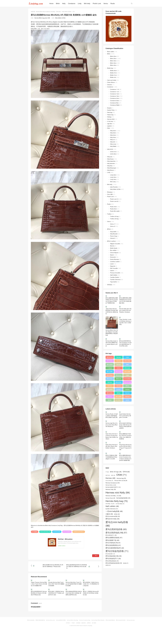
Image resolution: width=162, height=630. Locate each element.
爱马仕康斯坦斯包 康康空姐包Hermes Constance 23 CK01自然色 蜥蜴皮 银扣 (125, 300)
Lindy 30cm (113, 177)
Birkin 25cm (113, 58)
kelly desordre (111, 163)
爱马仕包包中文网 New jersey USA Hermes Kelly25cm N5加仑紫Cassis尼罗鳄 (125, 425)
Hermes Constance (110, 382)
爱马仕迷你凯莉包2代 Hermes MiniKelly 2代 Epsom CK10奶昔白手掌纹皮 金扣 (39, 593)
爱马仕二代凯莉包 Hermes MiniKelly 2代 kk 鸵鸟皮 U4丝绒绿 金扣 (91, 593)
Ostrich (112, 270)
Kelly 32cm (113, 135)
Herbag (109, 117)
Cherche (109, 84)
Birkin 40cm (113, 65)
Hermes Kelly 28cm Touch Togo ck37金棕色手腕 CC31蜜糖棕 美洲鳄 (74, 583)
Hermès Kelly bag (118, 361)
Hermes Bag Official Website (97, 620)
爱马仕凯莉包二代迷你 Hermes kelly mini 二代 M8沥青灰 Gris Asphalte (91, 583)
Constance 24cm (114, 98)
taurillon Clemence (118, 390)
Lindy (79, 3)
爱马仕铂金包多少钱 (110, 379)
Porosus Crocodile (115, 273)
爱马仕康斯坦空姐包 (110, 372)
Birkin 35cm (113, 63)
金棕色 (127, 400)
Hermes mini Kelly (118, 357)
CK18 (118, 368)
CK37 (108, 475)
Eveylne (109, 108)
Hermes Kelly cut (127, 397)
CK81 (113, 475)
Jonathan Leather (115, 261)
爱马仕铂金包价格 (110, 361)
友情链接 (78, 623)
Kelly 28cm (113, 133)
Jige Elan (109, 123)
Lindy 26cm (113, 175)
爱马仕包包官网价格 (110, 620)
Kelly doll (112, 142)
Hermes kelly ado (131, 620)
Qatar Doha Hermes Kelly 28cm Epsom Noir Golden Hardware (111, 446)
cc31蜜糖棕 (34, 531)
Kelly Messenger (111, 168)
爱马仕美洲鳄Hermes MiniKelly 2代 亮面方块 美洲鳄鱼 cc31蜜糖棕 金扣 (65, 526)
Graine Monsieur (114, 259)
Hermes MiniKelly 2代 (45, 531)
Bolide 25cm (113, 70)
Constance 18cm (114, 96)
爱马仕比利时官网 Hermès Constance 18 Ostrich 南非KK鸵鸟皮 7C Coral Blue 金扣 (125, 343)
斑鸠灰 (118, 393)
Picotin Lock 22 (114, 201)
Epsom (112, 255)
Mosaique (109, 192)
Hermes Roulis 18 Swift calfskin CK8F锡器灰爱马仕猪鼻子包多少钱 (112, 415)
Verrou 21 (112, 226)
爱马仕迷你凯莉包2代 (127, 368)
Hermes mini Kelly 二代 (118, 386)
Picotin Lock (97, 3)
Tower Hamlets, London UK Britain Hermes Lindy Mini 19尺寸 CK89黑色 (125, 322)
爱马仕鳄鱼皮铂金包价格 (110, 390)
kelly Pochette (114, 187)
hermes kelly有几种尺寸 (127, 390)
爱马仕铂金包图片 (110, 553)
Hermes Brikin (109, 480)
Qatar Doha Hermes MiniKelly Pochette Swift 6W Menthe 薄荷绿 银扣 (112, 311)
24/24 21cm (113, 151)
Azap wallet (113, 231)
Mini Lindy (113, 181)
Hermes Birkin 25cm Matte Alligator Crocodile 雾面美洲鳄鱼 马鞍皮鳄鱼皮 (112, 332)
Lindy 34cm (113, 179)
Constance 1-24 (114, 91)
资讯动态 (109, 284)
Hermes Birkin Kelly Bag (72, 620)
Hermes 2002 (110, 119)
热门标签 (94, 623)
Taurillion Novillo (114, 277)
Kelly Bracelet (113, 234)
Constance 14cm (114, 94)
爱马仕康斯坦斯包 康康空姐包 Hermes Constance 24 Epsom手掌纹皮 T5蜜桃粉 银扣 (112, 300)
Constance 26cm (114, 100)
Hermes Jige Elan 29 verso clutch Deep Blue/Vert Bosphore (112, 424)
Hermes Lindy (110, 386)
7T (107, 471)
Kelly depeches (111, 161)
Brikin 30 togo (118, 379)
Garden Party (110, 110)
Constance (71, 3)
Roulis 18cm (113, 206)
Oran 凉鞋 (110, 194)
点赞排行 (89, 623)
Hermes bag (127, 382)
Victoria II (112, 238)
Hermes (118, 364)
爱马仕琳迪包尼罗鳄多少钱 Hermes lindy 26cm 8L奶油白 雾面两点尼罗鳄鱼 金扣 (74, 593)
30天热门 (68, 623)
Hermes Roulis (127, 393)
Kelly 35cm (113, 137)
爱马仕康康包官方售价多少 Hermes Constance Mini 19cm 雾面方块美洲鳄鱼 (125, 436)
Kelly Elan (109, 166)
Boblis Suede (113, 248)
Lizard (111, 264)
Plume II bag (113, 236)
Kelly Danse (110, 159)
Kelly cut (112, 139)
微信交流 (84, 623)
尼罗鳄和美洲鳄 (56, 531)
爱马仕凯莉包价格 (127, 361)
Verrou (105, 3)
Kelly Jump (113, 144)
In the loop (110, 121)
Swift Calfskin (113, 275)
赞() (95, 555)
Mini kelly (87, 3)
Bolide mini (113, 77)
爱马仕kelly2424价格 (120, 620)
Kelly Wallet (113, 146)
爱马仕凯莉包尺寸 (119, 397)
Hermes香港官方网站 (61, 620)
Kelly (63, 3)
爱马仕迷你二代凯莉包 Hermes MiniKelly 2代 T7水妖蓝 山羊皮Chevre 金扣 (56, 593)
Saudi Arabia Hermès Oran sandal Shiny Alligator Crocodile (125, 415)
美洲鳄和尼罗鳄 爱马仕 (78, 531)
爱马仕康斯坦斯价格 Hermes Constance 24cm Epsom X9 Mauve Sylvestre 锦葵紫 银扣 (125, 457)
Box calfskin (113, 250)
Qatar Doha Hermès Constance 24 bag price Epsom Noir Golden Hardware (112, 436)
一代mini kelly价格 (109, 368)
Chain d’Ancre (111, 82)
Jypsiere (109, 126)
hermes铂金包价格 (127, 379)
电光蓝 (109, 400)
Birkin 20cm (113, 56)
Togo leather (113, 282)
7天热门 (73, 623)
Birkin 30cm (113, 61)
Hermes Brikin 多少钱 (110, 397)
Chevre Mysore (114, 252)
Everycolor (113, 257)
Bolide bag (110, 68)
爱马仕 (109, 229)
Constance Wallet (114, 105)
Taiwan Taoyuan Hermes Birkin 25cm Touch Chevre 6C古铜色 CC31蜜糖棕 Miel (39, 583)
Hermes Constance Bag (84, 620)
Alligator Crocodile (115, 243)
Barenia (112, 246)
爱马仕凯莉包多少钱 (110, 365)
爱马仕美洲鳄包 (66, 531)
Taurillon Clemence (115, 279)
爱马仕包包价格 (30, 620)
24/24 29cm (113, 154)
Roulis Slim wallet (114, 211)
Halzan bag (110, 114)
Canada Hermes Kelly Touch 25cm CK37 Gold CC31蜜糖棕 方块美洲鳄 (56, 583)
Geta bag (109, 112)
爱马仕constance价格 (127, 386)
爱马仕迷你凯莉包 (119, 372)
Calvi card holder (111, 80)
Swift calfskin (127, 365)
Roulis (112, 3)
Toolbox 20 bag (114, 216)
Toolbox (109, 214)
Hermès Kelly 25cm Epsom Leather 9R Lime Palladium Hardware (125, 310)
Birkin (58, 3)
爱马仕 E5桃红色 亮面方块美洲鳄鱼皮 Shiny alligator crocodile (111, 456)
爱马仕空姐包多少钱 (119, 382)
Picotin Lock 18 (114, 199)
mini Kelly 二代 (118, 400)
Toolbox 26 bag (114, 219)
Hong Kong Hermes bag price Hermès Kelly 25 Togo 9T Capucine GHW (125, 447)
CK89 (127, 357)
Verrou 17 (112, 224)
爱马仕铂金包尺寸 (110, 375)
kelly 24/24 (110, 149)
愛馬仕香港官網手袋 (40, 620)
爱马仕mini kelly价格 (110, 357)
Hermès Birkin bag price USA (42, 18)
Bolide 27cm (113, 73)
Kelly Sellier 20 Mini (66, 11)
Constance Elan (114, 103)
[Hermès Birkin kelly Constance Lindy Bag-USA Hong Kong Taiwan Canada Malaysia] (35, 3)
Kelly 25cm (113, 130)
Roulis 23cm (113, 209)
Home (51, 3)
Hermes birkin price (50, 620)
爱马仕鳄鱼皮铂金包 (110, 393)
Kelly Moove (110, 170)
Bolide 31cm (113, 75)
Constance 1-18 (114, 89)
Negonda (112, 266)
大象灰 (127, 375)
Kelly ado (109, 157)
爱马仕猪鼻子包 (127, 372)
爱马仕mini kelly (118, 375)
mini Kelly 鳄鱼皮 (120, 503)
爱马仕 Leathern (111, 241)
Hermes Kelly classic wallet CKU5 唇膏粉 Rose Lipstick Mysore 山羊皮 (112, 343)
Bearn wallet (110, 51)
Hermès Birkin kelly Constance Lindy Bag (45, 11)
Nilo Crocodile (114, 268)
